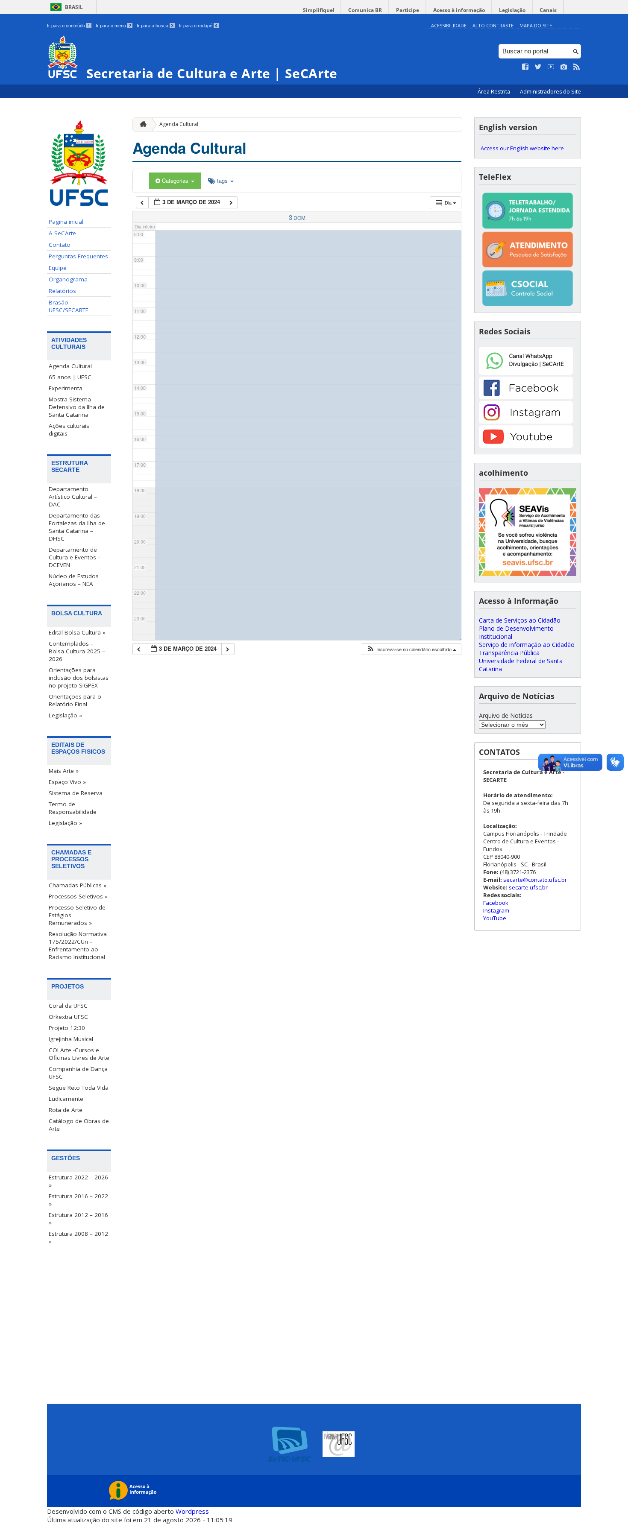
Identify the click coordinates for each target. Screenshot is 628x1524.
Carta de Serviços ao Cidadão (520, 620)
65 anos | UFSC (70, 377)
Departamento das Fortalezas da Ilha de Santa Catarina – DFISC (77, 527)
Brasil (74, 7)
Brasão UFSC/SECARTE (68, 306)
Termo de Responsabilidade (73, 808)
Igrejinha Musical (71, 1039)
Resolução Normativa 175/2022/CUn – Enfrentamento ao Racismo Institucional (78, 945)
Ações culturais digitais (69, 429)
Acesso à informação (459, 10)
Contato (59, 245)
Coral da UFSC (68, 1005)
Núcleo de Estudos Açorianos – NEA (74, 580)
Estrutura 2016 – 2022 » (78, 1200)
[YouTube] (526, 446)
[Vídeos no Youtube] (551, 67)
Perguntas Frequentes (78, 256)
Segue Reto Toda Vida (79, 1087)
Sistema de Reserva (76, 793)
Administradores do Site (550, 91)
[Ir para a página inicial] (141, 124)
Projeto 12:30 (67, 1028)
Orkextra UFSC (68, 1017)
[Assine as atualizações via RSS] (576, 67)
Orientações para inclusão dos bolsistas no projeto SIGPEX (79, 677)
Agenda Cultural (70, 366)
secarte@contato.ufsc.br (535, 879)
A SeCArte (62, 233)
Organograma (68, 279)
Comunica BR (365, 10)
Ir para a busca (155, 25)
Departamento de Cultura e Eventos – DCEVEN (75, 557)
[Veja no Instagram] (564, 67)
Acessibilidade (449, 25)
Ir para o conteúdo (68, 25)
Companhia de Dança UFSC (78, 1072)
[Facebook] (526, 397)
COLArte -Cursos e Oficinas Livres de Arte (79, 1054)
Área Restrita (494, 91)
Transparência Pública (509, 653)
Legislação (512, 10)
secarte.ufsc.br (528, 887)
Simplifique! (318, 10)
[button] (411, 649)
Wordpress (192, 1511)
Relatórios (62, 291)
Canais (548, 10)
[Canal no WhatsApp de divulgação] (526, 373)
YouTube (494, 918)
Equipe (58, 268)
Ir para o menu (113, 25)
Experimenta (65, 388)
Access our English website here (522, 148)
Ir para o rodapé (198, 25)
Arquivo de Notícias (506, 715)
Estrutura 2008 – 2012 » (78, 1237)
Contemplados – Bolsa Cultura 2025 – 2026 (77, 651)
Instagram (496, 910)
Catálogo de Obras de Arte (79, 1124)
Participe (407, 10)
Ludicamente (66, 1099)
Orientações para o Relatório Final (75, 700)
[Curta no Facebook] (525, 67)
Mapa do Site (535, 25)
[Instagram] (526, 421)
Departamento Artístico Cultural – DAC (73, 496)
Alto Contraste (493, 25)
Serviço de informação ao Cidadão (527, 645)
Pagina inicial (66, 221)
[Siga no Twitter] (538, 67)
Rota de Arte (65, 1110)
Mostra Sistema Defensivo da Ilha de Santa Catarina (77, 406)
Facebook (495, 903)
